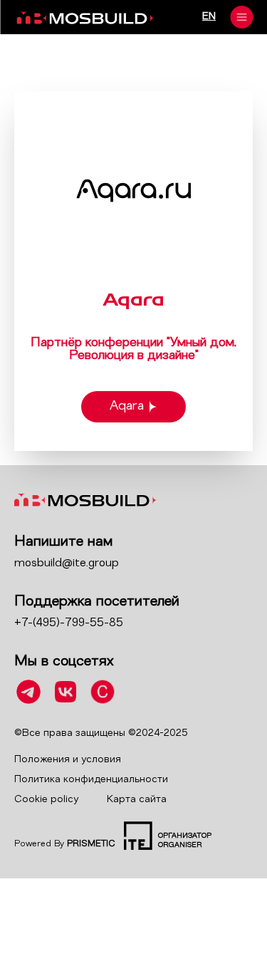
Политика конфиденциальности (91, 779)
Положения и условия (67, 759)
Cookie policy (46, 799)
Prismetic (91, 844)
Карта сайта (137, 799)
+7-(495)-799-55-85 (68, 623)
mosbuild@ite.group (66, 563)
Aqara (127, 406)
